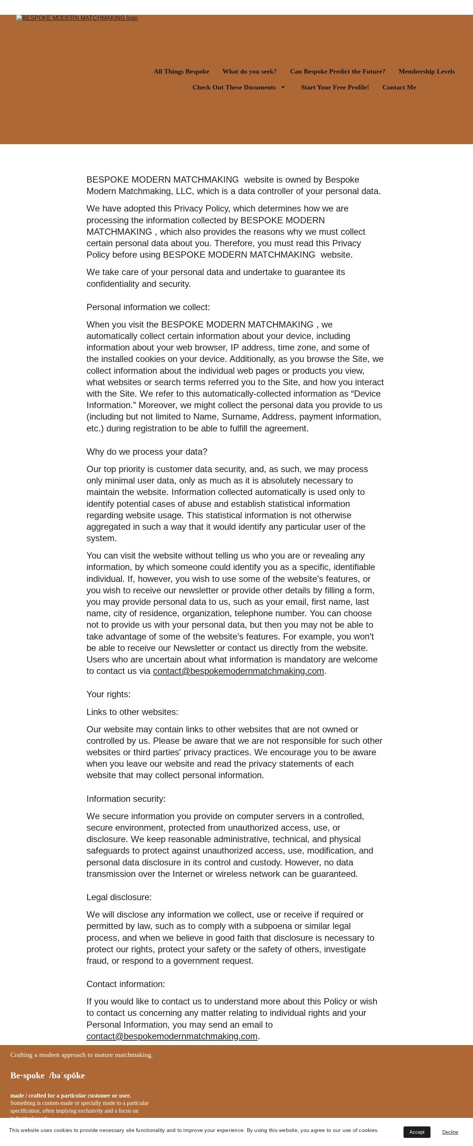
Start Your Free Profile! (335, 87)
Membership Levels (427, 71)
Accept (417, 1132)
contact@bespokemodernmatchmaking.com (238, 671)
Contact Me (399, 87)
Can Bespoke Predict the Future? (337, 71)
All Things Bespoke (181, 71)
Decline (450, 1132)
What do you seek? (249, 71)
